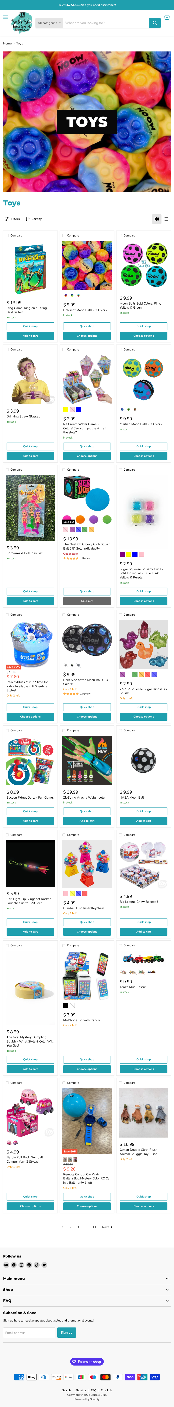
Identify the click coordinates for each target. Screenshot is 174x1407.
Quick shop (30, 326)
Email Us (106, 1390)
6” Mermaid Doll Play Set (24, 553)
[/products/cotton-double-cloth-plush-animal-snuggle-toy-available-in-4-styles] (143, 1113)
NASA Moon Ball (132, 797)
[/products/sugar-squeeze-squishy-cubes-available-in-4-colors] (143, 512)
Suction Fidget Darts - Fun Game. (30, 797)
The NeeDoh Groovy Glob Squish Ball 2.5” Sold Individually (86, 546)
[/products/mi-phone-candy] (87, 975)
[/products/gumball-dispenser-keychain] (87, 864)
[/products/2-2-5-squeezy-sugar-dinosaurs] (143, 644)
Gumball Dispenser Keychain (83, 908)
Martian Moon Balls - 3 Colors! (141, 424)
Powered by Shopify (87, 1399)
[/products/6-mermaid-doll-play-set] (30, 508)
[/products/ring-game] (30, 268)
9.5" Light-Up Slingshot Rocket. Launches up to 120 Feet (29, 901)
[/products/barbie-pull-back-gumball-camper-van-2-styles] (30, 1113)
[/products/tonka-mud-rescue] (143, 959)
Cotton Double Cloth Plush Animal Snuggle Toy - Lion (138, 1152)
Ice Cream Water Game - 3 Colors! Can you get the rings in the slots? (85, 428)
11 (94, 1227)
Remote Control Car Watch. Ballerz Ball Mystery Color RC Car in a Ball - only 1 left (87, 1178)
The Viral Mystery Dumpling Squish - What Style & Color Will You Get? (30, 1041)
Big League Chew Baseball (139, 902)
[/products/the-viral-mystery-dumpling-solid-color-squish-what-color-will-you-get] (30, 988)
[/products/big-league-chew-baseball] (143, 865)
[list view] (166, 219)
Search (66, 1390)
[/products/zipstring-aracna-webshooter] (87, 760)
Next (106, 1227)
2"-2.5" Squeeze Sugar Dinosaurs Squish (143, 691)
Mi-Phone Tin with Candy (81, 1020)
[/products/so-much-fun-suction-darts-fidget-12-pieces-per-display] (30, 760)
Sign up (67, 1332)
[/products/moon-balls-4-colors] (143, 266)
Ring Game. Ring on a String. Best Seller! (27, 310)
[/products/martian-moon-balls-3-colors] (143, 379)
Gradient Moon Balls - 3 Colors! (85, 310)
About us (80, 1390)
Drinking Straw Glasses (23, 416)
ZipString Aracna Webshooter (84, 797)
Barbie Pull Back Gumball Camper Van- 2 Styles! (25, 1159)
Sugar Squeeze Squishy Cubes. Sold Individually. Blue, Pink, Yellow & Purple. (141, 573)
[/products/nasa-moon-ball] (143, 760)
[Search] (155, 23)
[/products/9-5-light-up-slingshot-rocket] (30, 863)
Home (7, 43)
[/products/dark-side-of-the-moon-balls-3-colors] (87, 640)
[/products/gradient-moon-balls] (87, 265)
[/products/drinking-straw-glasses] (30, 379)
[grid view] (156, 219)
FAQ (93, 1390)
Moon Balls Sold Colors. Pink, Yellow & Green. (140, 305)
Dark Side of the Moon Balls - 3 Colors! (85, 682)
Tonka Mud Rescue (133, 987)
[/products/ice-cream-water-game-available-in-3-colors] (87, 379)
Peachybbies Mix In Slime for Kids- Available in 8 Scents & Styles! (27, 686)
